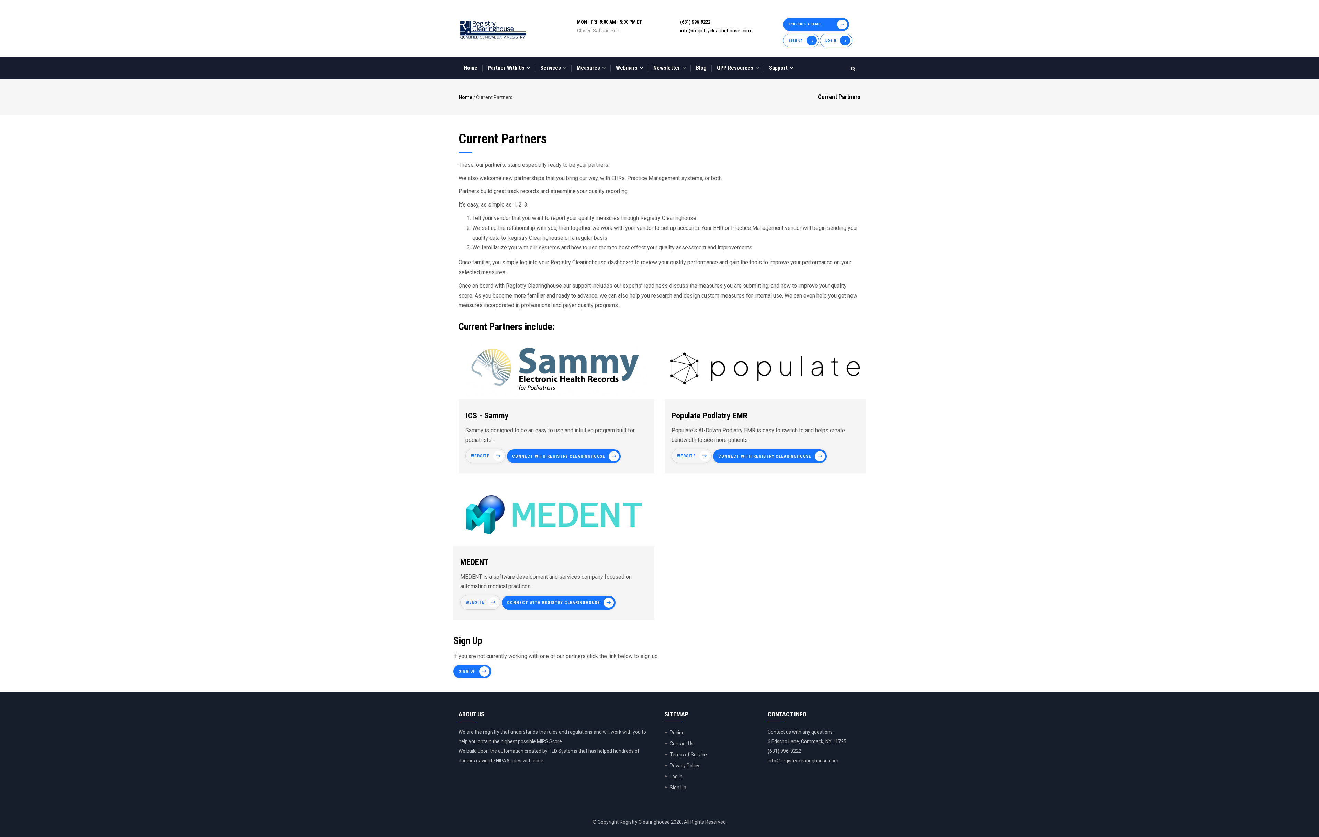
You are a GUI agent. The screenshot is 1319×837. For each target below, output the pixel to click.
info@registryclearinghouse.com (715, 30)
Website (480, 456)
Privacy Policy (684, 765)
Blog (701, 68)
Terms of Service (688, 754)
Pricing (677, 732)
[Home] (493, 30)
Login (830, 40)
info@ (774, 760)
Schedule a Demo (804, 24)
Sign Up (796, 40)
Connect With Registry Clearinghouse (558, 456)
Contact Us (682, 743)
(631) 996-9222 (695, 22)
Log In (676, 776)
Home (470, 68)
